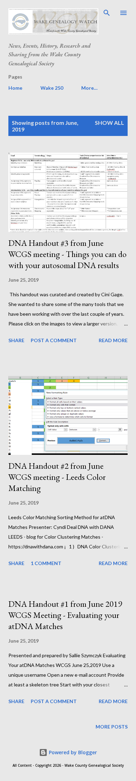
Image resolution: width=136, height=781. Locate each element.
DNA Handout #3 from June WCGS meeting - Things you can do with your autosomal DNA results (67, 254)
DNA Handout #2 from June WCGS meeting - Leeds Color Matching (57, 476)
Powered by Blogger (72, 752)
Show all (109, 122)
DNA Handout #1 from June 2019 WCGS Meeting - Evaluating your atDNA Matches (65, 614)
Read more (113, 340)
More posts (112, 727)
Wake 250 (51, 88)
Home (15, 88)
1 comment (46, 563)
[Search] (107, 12)
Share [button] (16, 340)
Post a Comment (54, 340)
